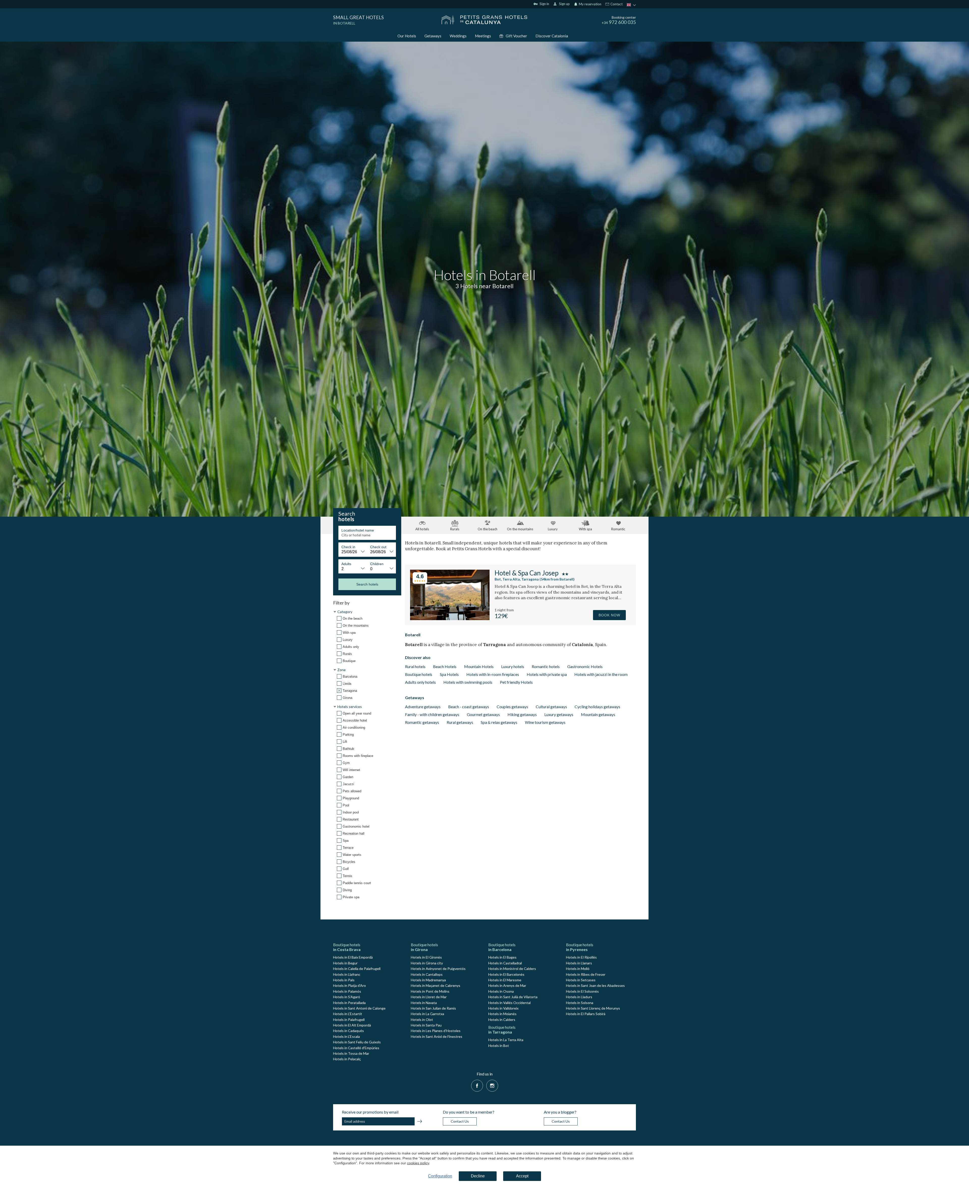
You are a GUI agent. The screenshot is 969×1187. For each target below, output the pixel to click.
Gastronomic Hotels (585, 666)
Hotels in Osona (501, 991)
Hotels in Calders (501, 1019)
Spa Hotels (449, 674)
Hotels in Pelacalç (347, 1059)
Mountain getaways (598, 714)
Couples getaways (512, 706)
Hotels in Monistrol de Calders (512, 968)
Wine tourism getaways (545, 722)
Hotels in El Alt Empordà (352, 1025)
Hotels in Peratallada (349, 1002)
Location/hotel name (357, 530)
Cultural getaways (551, 706)
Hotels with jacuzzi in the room (601, 674)
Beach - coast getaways (468, 706)
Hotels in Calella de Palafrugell (357, 968)
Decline (478, 1176)
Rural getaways (460, 722)
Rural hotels (415, 666)
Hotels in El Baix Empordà (353, 957)
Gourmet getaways (483, 714)
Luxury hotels (512, 666)
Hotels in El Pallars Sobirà (585, 1014)
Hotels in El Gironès (426, 957)
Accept (522, 1176)
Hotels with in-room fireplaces (492, 674)
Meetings (483, 36)
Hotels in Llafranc (346, 974)
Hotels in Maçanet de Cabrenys (435, 985)
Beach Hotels (444, 666)
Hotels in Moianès (502, 1014)
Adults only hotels (420, 682)
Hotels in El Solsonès (582, 991)
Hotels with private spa (547, 674)
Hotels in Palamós (347, 991)
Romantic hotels (546, 666)
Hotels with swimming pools (467, 682)
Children (377, 564)
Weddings (458, 36)
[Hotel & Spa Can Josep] (450, 618)
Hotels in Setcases (581, 980)
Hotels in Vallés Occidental (509, 1002)
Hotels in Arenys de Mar (507, 985)
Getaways (432, 36)
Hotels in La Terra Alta (505, 1040)
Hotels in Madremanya (428, 980)
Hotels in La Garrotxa (427, 1014)
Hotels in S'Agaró (346, 997)
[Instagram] (492, 1085)
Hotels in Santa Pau (426, 1025)
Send (419, 1122)
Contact (616, 4)
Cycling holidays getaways (597, 706)
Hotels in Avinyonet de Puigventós (438, 968)
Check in (348, 547)
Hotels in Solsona (579, 1002)
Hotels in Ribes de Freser (585, 974)
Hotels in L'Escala (346, 1036)
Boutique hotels (418, 674)
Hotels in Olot (422, 1019)
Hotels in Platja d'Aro (349, 985)
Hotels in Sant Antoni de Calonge (359, 1008)
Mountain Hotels (479, 666)
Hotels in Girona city (427, 963)
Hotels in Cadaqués (348, 1030)
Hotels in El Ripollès (581, 957)
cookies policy (418, 1163)
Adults (346, 564)
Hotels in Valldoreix (503, 1008)
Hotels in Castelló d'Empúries (356, 1048)
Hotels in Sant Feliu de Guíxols (357, 1042)
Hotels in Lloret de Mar (429, 997)
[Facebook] (477, 1085)
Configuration (440, 1176)
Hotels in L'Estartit (347, 1014)
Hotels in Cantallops (427, 974)
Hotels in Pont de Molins (430, 991)
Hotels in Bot (498, 1045)
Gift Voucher (516, 36)
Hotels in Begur (345, 963)
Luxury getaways (558, 714)
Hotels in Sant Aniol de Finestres (436, 1036)
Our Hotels (406, 36)
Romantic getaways (422, 722)
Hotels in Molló (577, 968)
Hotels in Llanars (579, 963)
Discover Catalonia (551, 36)
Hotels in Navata (424, 1002)
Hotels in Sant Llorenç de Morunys (593, 1008)
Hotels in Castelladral (505, 963)
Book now (609, 615)
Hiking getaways (522, 714)
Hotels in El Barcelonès (506, 974)
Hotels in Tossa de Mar (351, 1053)
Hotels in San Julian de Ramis (433, 1008)
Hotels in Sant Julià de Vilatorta (512, 997)
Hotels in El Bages (502, 957)
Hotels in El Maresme (504, 980)
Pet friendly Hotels (516, 682)
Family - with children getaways (432, 714)
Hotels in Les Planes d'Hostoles (436, 1030)
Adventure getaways (423, 706)
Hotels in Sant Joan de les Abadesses (595, 985)
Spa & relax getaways (499, 722)
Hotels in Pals (344, 980)
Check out (378, 547)
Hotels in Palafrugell (349, 1019)
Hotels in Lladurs (579, 997)
